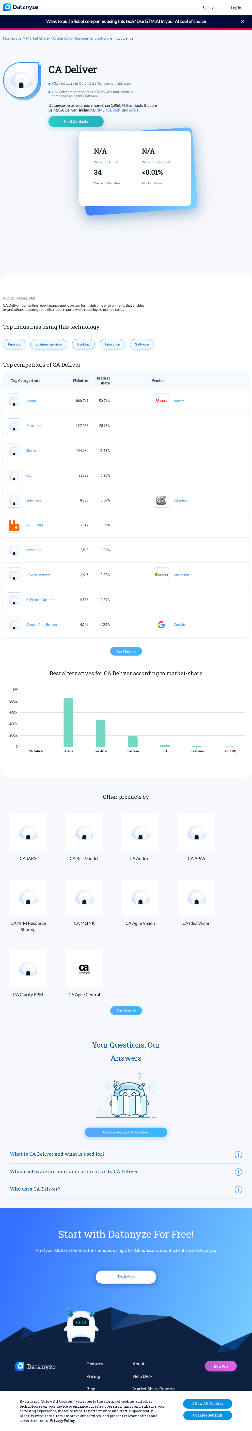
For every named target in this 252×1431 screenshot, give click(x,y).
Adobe (31, 401)
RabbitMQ (34, 525)
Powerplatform (38, 575)
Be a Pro (221, 1366)
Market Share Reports (154, 1388)
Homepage (12, 38)
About (139, 1363)
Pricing (93, 1376)
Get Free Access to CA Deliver (126, 1132)
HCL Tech (112, 110)
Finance (14, 344)
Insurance (112, 344)
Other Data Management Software (82, 38)
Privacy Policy (62, 1420)
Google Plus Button (41, 624)
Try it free (126, 1276)
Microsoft (181, 575)
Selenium (33, 500)
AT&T (134, 110)
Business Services (48, 344)
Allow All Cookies (207, 1403)
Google (179, 624)
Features (94, 1363)
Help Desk (143, 1376)
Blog (90, 1388)
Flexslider (34, 426)
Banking (83, 344)
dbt (29, 475)
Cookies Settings (207, 1415)
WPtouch (33, 550)
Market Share (37, 38)
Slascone (33, 450)
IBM (99, 110)
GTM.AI (152, 21)
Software (142, 344)
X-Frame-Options (40, 600)
